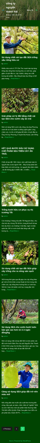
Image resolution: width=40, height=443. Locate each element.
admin (6, 63)
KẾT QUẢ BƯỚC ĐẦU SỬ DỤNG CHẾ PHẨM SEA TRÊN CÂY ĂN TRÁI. (18, 151)
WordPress (27, 441)
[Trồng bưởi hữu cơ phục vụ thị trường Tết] (20, 194)
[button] (36, 10)
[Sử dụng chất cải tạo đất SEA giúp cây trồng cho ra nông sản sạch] (20, 253)
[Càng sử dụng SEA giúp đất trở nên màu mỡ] (20, 374)
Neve (11, 441)
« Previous (7, 429)
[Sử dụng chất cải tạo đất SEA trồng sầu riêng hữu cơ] (20, 40)
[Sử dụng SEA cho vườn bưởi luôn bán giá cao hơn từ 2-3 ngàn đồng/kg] (20, 311)
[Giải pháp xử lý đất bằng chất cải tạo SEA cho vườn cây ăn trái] (20, 100)
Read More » (15, 78)
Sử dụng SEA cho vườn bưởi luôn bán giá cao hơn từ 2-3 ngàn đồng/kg (19, 330)
